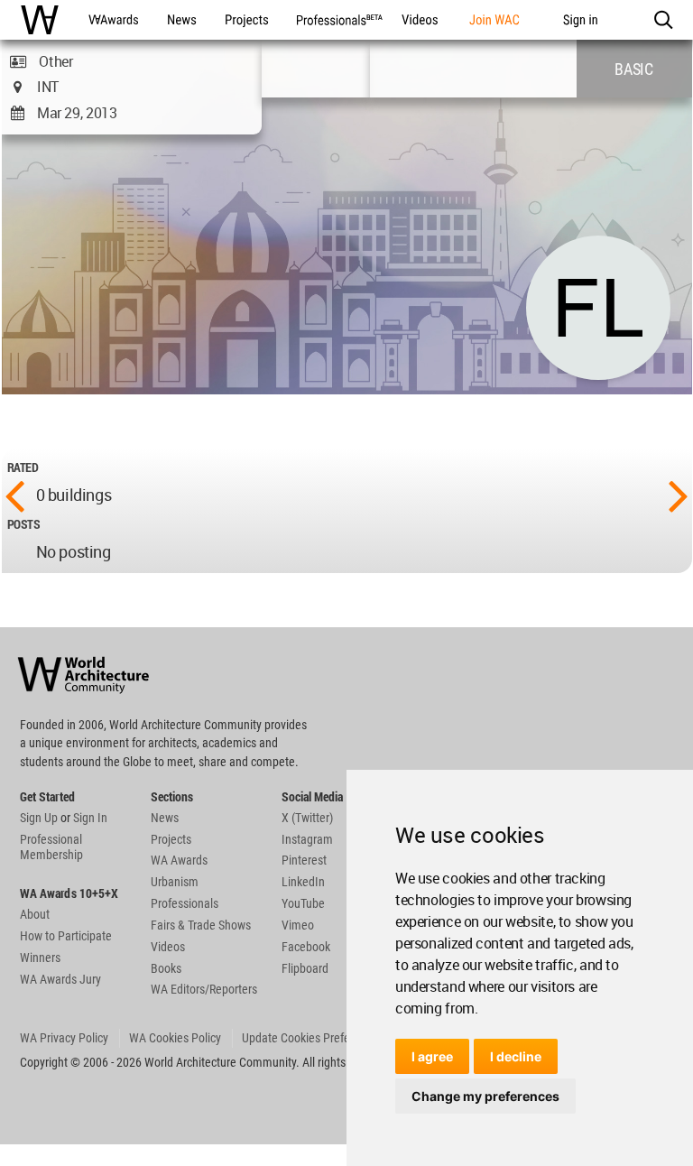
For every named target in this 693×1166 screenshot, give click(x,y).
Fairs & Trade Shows (201, 925)
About (35, 914)
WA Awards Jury (60, 979)
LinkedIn (303, 881)
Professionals (184, 903)
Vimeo (298, 925)
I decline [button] (515, 1056)
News (165, 817)
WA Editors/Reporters (204, 989)
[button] (662, 20)
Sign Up (39, 817)
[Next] (678, 495)
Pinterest (304, 860)
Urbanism (175, 881)
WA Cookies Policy (175, 1038)
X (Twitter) (307, 817)
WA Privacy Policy (64, 1038)
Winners (40, 957)
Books (166, 968)
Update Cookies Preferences (312, 1038)
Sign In (90, 817)
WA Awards (179, 860)
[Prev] (14, 495)
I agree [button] (432, 1056)
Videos (168, 946)
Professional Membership (51, 847)
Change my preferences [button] (485, 1096)
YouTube (303, 903)
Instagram (307, 839)
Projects (171, 839)
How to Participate (66, 936)
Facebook (306, 946)
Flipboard (305, 968)
